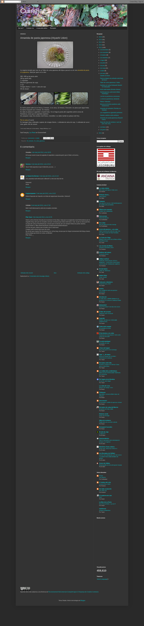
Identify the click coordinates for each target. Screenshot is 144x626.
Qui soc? (21, 28)
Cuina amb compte (105, 326)
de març (103, 73)
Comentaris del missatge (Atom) (39, 276)
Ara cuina (102, 223)
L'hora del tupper (104, 348)
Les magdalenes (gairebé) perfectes (111, 112)
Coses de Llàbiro (104, 463)
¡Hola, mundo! (103, 277)
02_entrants (30, 141)
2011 (100, 133)
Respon (28, 158)
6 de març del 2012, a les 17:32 (41, 205)
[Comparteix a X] (48, 138)
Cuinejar (32, 11)
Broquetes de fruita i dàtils (106, 409)
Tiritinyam (102, 392)
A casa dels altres (42, 28)
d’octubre (103, 55)
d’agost (102, 60)
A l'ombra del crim (105, 482)
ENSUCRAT (103, 305)
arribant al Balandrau (104, 510)
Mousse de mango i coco (106, 387)
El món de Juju (103, 432)
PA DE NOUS (103, 269)
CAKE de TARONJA (104, 270)
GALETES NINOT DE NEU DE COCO (109, 306)
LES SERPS (102, 477)
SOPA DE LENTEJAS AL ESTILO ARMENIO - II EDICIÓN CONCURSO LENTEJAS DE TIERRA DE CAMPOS (109, 262)
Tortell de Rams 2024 (105, 283)
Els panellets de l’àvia (105, 328)
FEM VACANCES (104, 218)
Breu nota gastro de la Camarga (108, 349)
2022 (100, 497)
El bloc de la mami (105, 312)
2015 (100, 39)
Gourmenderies (104, 438)
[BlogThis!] (46, 138)
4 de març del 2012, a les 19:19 (41, 164)
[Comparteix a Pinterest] (53, 138)
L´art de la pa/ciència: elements (109, 99)
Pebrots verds (103, 414)
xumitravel (102, 508)
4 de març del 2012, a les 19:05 (41, 152)
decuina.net (103, 297)
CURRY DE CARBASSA (105, 211)
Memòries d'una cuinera (107, 447)
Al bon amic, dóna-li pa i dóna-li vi (108, 448)
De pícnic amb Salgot (105, 381)
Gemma (28, 164)
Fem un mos (103, 216)
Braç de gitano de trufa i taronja (107, 224)
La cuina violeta (104, 188)
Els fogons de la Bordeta (107, 379)
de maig (103, 68)
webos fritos (103, 275)
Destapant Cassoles (105, 427)
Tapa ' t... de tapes (104, 354)
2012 (100, 47)
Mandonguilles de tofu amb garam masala (110, 465)
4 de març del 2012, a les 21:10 (49, 176)
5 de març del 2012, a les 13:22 (46, 193)
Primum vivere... (104, 195)
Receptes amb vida (105, 363)
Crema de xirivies (104, 254)
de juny (102, 65)
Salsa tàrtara (102, 196)
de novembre (104, 52)
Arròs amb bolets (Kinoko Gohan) (110, 89)
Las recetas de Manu (105, 246)
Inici (55, 273)
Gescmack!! (103, 400)
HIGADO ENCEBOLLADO (106, 247)
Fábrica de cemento (105, 209)
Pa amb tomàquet (104, 341)
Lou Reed (32, 132)
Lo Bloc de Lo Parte (105, 502)
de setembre (104, 57)
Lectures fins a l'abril (104, 484)
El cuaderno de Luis (105, 495)
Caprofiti (102, 318)
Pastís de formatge (104, 415)
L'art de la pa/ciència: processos (110, 96)
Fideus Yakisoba (105, 101)
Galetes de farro (105, 75)
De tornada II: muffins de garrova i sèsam (110, 402)
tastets (101, 288)
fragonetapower (31, 193)
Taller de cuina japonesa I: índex (110, 82)
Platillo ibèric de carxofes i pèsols (108, 422)
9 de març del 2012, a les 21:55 (42, 217)
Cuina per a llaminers (106, 282)
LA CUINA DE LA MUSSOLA (108, 371)
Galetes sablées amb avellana (109, 115)
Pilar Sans (29, 217)
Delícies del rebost (105, 252)
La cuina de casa (104, 386)
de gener (103, 129)
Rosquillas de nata (104, 343)
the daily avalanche (105, 489)
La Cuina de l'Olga (105, 237)
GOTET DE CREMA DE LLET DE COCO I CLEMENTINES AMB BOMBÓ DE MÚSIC (110, 456)
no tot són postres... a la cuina (108, 229)
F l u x (101, 476)
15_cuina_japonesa (39, 141)
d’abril (102, 71)
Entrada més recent (27, 273)
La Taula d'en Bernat (32, 176)
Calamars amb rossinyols (106, 313)
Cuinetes (102, 201)
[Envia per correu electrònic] (44, 138)
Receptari (53, 28)
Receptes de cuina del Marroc (108, 407)
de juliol (103, 63)
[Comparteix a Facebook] (51, 138)
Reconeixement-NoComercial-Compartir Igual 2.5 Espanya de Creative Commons (73, 592)
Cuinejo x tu (30, 28)
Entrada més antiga (83, 273)
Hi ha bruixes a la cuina (106, 333)
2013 (100, 45)
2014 (100, 42)
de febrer (103, 127)
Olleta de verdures (105, 420)
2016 (100, 37)
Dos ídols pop (103, 490)
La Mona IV (102, 433)
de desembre (104, 50)
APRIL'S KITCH (104, 259)
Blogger (82, 600)
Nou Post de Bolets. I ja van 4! (107, 504)
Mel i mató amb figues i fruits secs (108, 190)
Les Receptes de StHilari (107, 453)
